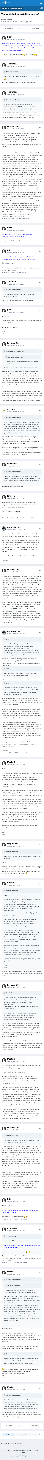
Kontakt (35, 1450)
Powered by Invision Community (22, 1457)
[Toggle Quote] (5, 72)
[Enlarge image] (22, 54)
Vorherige (9, 29)
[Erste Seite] (2, 29)
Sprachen (7, 1450)
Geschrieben (16, 39)
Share (9, 1435)
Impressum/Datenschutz (22, 1450)
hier (19, 1068)
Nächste (35, 29)
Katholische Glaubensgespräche (22, 22)
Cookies (22, 1452)
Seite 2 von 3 (22, 29)
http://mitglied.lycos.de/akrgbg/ (12, 511)
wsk (29, 1025)
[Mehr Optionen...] (40, 38)
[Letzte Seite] (41, 29)
